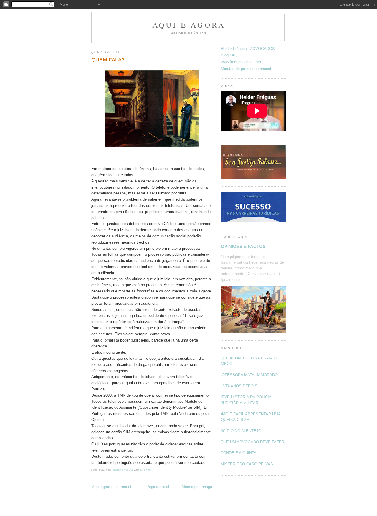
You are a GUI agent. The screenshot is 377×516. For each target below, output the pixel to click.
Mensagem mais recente (112, 487)
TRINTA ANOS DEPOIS (236, 386)
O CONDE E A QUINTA (236, 453)
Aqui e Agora (188, 25)
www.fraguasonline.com (241, 62)
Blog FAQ (229, 55)
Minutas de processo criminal (246, 68)
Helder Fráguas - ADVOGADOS (248, 48)
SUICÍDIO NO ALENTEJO (238, 431)
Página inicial (157, 487)
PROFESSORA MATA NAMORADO (247, 375)
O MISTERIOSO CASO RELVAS (244, 464)
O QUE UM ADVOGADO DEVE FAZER (250, 442)
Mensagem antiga (197, 487)
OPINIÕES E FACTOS (243, 246)
